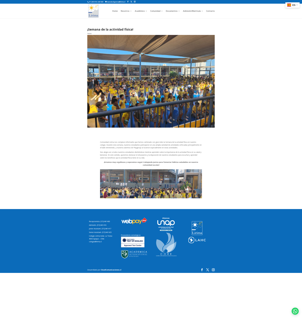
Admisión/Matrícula (192, 11)
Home (115, 11)
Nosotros (125, 11)
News (89, 33)
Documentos (172, 11)
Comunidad (155, 11)
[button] (295, 311)
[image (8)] (151, 218)
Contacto (210, 11)
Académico (140, 11)
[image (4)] (151, 198)
